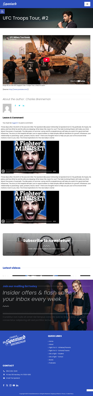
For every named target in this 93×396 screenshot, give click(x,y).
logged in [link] (15, 123)
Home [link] (51, 341)
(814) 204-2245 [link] (11, 371)
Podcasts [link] (52, 363)
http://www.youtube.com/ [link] (18, 89)
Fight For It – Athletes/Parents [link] (60, 347)
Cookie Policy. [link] (70, 393)
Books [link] (51, 360)
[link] (2, 11)
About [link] (51, 344)
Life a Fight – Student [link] (56, 354)
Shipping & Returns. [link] (55, 393)
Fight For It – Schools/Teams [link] (59, 351)
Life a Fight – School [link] (56, 357)
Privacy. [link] (64, 393)
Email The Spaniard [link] (13, 378)
